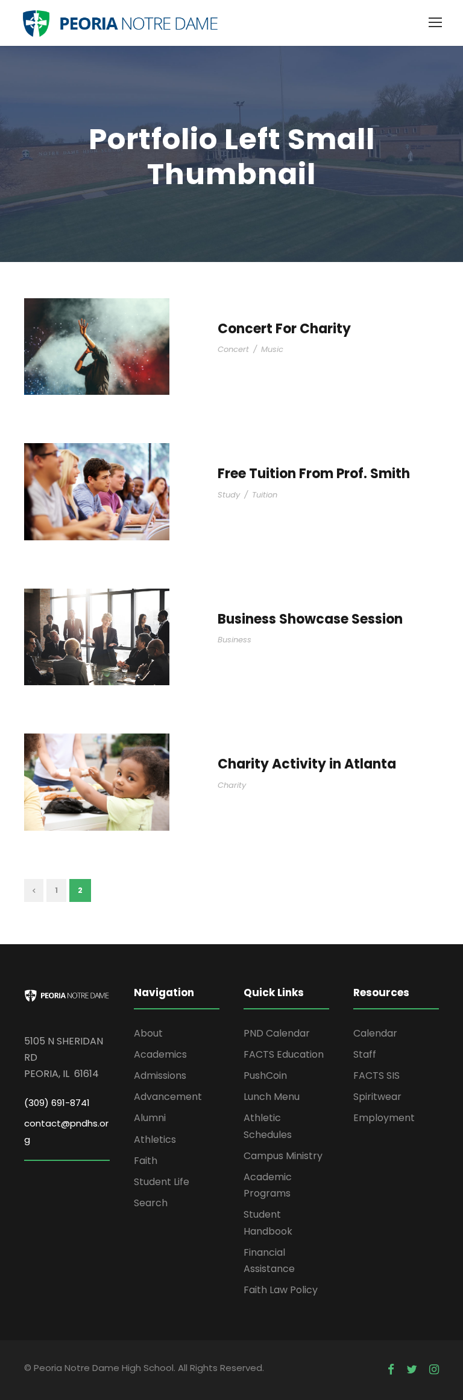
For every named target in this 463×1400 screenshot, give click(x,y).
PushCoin (265, 1075)
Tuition (264, 494)
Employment (384, 1118)
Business (234, 639)
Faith (145, 1161)
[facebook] (391, 1369)
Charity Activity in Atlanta (307, 764)
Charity (232, 785)
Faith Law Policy (281, 1290)
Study (229, 494)
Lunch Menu (272, 1097)
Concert (233, 349)
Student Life (161, 1182)
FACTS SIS (376, 1075)
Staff (364, 1054)
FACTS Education (284, 1054)
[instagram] (434, 1369)
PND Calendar (277, 1033)
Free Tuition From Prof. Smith (314, 473)
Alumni (150, 1118)
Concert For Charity (284, 328)
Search (151, 1203)
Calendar (375, 1033)
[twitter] (411, 1369)
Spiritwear (377, 1097)
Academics (160, 1054)
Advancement (168, 1097)
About (148, 1033)
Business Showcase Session (310, 619)
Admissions (160, 1075)
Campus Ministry (283, 1156)
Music (272, 349)
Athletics (155, 1139)
